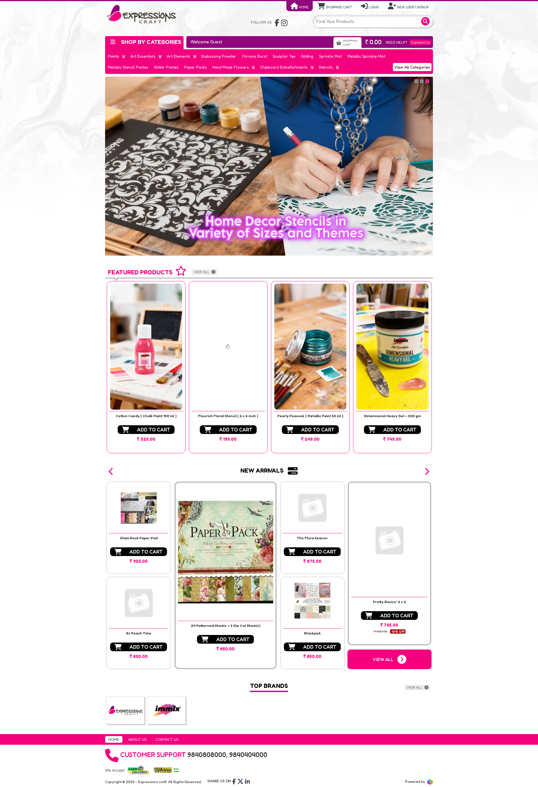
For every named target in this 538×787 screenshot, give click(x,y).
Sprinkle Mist (330, 56)
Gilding (307, 56)
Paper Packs (195, 67)
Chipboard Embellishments (284, 67)
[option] (146, 367)
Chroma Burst (254, 56)
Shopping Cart (338, 7)
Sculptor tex (284, 56)
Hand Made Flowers (230, 67)
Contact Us (420, 42)
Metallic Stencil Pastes (128, 67)
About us (137, 739)
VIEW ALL (202, 272)
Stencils (326, 67)
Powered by (415, 781)
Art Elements (178, 56)
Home (303, 7)
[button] (111, 471)
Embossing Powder (218, 56)
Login (373, 7)
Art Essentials (143, 56)
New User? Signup (412, 7)
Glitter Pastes (166, 67)
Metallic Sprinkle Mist (366, 56)
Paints (113, 56)
